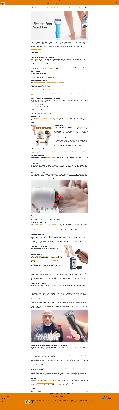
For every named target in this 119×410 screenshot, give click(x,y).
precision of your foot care (81, 277)
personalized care (52, 89)
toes (44, 374)
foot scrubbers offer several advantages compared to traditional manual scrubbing (49, 82)
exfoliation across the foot (51, 85)
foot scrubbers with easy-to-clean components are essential (45, 224)
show (40, 52)
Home (48, 3)
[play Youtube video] (59, 196)
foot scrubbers (36, 65)
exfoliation (56, 257)
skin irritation (82, 368)
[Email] (110, 398)
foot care (52, 87)
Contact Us (3, 401)
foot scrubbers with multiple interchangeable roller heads (47, 118)
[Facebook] (103, 398)
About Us (3, 398)
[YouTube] (107, 398)
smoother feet (43, 86)
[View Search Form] (116, 3)
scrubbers (37, 59)
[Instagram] (105, 398)
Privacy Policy (3, 399)
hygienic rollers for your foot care (76, 242)
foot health (47, 266)
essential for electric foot (50, 157)
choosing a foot (61, 165)
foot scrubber (43, 100)
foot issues (42, 366)
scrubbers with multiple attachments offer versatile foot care (46, 256)
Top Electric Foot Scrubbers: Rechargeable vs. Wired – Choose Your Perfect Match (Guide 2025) (43, 390)
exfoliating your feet (34, 152)
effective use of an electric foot (79, 127)
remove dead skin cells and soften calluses (51, 67)
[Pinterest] (108, 398)
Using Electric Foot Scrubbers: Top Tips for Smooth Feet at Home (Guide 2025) (74, 390)
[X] (104, 398)
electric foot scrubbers (71, 174)
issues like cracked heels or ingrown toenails (78, 374)
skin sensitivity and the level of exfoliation (47, 68)
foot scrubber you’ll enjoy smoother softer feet (45, 383)
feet (38, 384)
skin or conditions (41, 372)
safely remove (78, 119)
